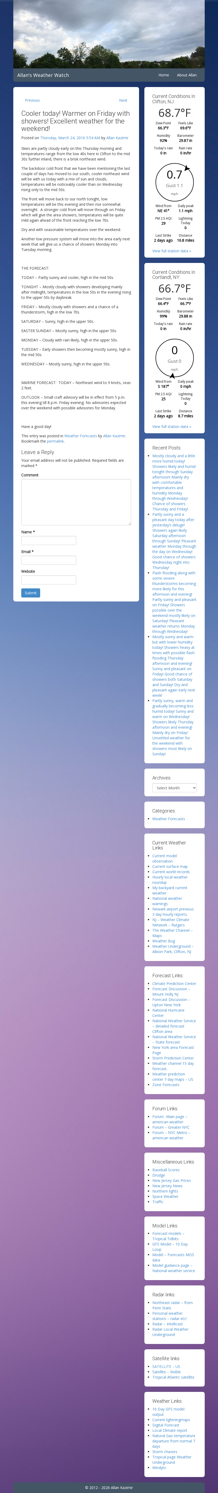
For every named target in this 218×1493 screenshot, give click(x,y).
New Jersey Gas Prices (171, 1180)
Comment (30, 474)
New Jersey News (167, 1185)
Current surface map (170, 866)
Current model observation (164, 858)
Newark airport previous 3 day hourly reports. (173, 911)
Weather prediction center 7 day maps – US (172, 1076)
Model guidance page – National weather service (173, 1268)
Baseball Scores (166, 1169)
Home (163, 74)
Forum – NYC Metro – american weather (171, 1135)
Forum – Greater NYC (171, 1127)
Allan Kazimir (117, 137)
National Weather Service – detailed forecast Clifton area (174, 1026)
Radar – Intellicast (167, 1323)
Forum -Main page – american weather (169, 1119)
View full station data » (171, 250)
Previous (32, 100)
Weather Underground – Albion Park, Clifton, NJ (173, 949)
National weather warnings (167, 901)
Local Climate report (169, 1430)
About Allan (187, 74)
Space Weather (165, 1196)
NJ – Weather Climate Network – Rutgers (170, 922)
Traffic (158, 1201)
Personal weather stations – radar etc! (169, 1316)
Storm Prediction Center (173, 1058)
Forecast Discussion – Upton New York (171, 1002)
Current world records (171, 871)
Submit (31, 592)
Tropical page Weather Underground (171, 1459)
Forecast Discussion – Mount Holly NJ (171, 991)
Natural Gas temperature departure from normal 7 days (173, 1441)
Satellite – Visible (166, 1371)
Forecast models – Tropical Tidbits (168, 1236)
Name (28, 531)
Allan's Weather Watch (43, 75)
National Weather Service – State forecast (174, 1039)
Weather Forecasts (80, 435)
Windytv (159, 1467)
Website (28, 571)
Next (123, 100)
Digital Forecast (165, 1425)
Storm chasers (164, 1451)
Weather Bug (163, 940)
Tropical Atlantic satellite (173, 1377)
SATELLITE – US (166, 1366)
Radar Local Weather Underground (170, 1332)
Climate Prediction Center (174, 983)
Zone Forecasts (165, 1084)
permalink (55, 441)
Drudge (158, 1175)
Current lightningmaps (171, 1419)
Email (27, 551)
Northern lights (165, 1191)
